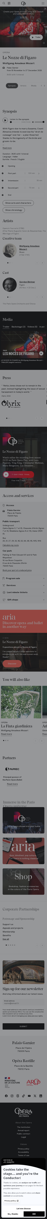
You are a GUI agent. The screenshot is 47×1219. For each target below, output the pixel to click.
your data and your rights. (33, 1016)
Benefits (7, 935)
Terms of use (23, 1155)
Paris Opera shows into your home (23, 826)
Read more (7, 148)
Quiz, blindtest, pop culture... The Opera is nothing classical (23, 857)
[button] (39, 173)
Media (33, 85)
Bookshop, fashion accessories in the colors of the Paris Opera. (23, 888)
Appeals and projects (13, 928)
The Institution (23, 1127)
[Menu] (43, 3)
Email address (9, 1001)
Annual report (23, 1130)
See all (6, 939)
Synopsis (12, 85)
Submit (23, 1026)
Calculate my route (11, 545)
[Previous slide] (37, 263)
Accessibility (23, 1152)
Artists (23, 85)
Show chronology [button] (13, 210)
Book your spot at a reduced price (17, 570)
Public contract (23, 1133)
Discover (12, 663)
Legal (23, 1137)
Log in (23, 17)
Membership (9, 931)
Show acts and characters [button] (18, 202)
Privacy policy (10, 1200)
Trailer (38, 37)
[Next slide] (44, 85)
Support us (8, 924)
